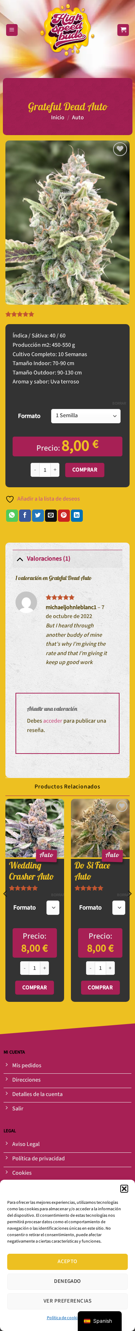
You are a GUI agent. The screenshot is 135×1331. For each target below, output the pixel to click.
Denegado (67, 1281)
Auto (78, 117)
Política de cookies (64, 1318)
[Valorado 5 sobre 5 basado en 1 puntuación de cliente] (67, 314)
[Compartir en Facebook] (25, 516)
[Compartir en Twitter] (38, 516)
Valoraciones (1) (49, 558)
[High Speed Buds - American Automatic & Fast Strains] (67, 30)
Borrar (119, 403)
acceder (52, 721)
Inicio (57, 117)
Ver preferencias (67, 1301)
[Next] (129, 908)
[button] (124, 1188)
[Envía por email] (51, 516)
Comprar (84, 469)
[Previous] (5, 908)
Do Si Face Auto (92, 871)
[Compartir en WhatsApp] (12, 516)
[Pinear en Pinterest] (64, 516)
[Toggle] (20, 558)
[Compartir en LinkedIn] (77, 516)
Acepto (67, 1261)
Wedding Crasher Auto (31, 871)
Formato (29, 416)
